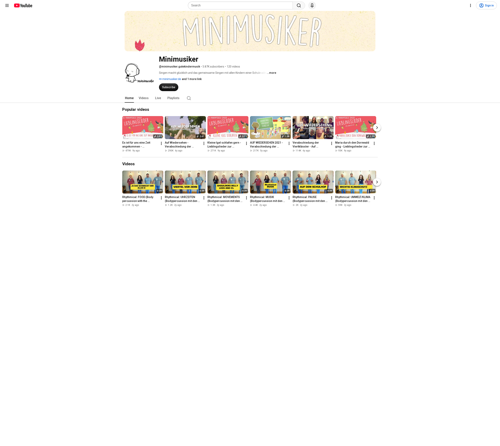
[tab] (129, 98)
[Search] (299, 5)
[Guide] (7, 5)
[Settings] (470, 5)
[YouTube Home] (23, 5)
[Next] (377, 127)
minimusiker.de (171, 79)
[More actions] (161, 143)
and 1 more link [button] (192, 79)
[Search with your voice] (312, 5)
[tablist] (250, 98)
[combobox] (241, 5)
